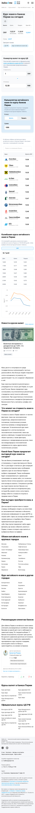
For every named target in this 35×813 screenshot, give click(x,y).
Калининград (5, 558)
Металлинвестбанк (14, 33)
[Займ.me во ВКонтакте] (7, 748)
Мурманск (4, 570)
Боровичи (21, 585)
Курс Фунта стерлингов (8, 695)
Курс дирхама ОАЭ (24, 690)
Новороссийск (23, 552)
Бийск (3, 591)
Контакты (8, 752)
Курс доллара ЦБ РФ (8, 712)
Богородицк (5, 603)
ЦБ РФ (6, 45)
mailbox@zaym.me (8, 760)
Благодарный (5, 600)
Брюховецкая (22, 591)
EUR (15, 3)
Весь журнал (29, 324)
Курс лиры (21, 697)
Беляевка (4, 585)
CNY (17, 248)
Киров (3, 561)
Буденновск (22, 594)
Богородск (4, 605)
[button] (28, 3)
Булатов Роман (15, 653)
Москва (3, 544)
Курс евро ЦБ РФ (6, 715)
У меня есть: (7, 70)
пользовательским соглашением (10, 785)
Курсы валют (8, 354)
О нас (3, 752)
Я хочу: (6, 114)
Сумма (6, 123)
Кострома (4, 564)
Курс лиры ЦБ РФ (23, 724)
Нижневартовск (23, 550)
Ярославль (21, 608)
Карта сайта (17, 754)
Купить (11, 118)
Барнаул (21, 603)
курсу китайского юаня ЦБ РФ (13, 63)
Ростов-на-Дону (23, 564)
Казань (3, 555)
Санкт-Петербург (6, 550)
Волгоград (21, 570)
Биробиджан (5, 594)
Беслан (3, 588)
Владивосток (22, 605)
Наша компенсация (7, 754)
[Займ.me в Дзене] (2, 748)
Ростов (20, 561)
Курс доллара (5, 690)
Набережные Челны (24, 544)
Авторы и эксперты (18, 752)
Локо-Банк (20, 33)
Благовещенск (6, 597)
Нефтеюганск (22, 547)
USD (15, 2)
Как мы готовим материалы (12, 671)
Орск (19, 555)
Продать (23, 118)
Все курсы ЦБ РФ (6, 709)
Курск (3, 567)
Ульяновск (4, 547)
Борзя (20, 582)
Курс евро (4, 693)
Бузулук (20, 597)
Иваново (4, 552)
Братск (20, 588)
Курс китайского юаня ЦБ (19, 45)
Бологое (4, 608)
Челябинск (21, 558)
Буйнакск (21, 600)
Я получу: (6, 82)
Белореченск (5, 582)
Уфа (19, 567)
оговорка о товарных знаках (17, 791)
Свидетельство (5, 792)
